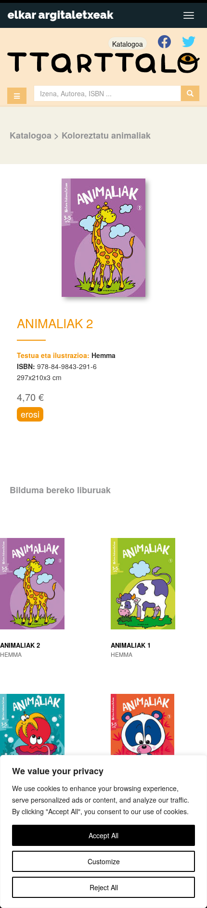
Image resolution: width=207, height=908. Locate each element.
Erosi (30, 414)
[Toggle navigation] (188, 15)
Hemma (103, 355)
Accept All (103, 835)
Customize (104, 861)
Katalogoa (127, 44)
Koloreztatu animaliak (106, 135)
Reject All (104, 887)
